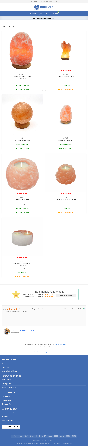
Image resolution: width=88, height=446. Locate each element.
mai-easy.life (68, 443)
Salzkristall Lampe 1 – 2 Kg (22, 76)
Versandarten (6, 380)
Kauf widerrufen (11, 427)
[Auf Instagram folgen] (56, 1)
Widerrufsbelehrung (9, 387)
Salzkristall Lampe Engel (66, 76)
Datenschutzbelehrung (9, 371)
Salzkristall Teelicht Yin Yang (22, 263)
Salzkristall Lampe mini (65, 140)
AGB (3, 363)
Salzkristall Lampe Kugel (22, 140)
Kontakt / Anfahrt (8, 413)
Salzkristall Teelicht (22, 199)
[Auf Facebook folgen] (54, 1)
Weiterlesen (66, 85)
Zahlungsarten (7, 384)
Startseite (36, 18)
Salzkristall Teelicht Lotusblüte (65, 199)
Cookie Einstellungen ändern (44, 352)
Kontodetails (6, 404)
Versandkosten (60, 344)
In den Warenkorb (22, 144)
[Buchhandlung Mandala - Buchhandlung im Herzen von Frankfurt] (44, 7)
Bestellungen (6, 400)
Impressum (5, 367)
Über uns (5, 417)
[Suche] (41, 13)
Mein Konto (6, 396)
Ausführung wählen (22, 85)
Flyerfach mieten (7, 420)
